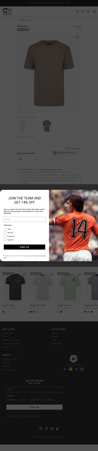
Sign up (24, 247)
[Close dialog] (95, 193)
